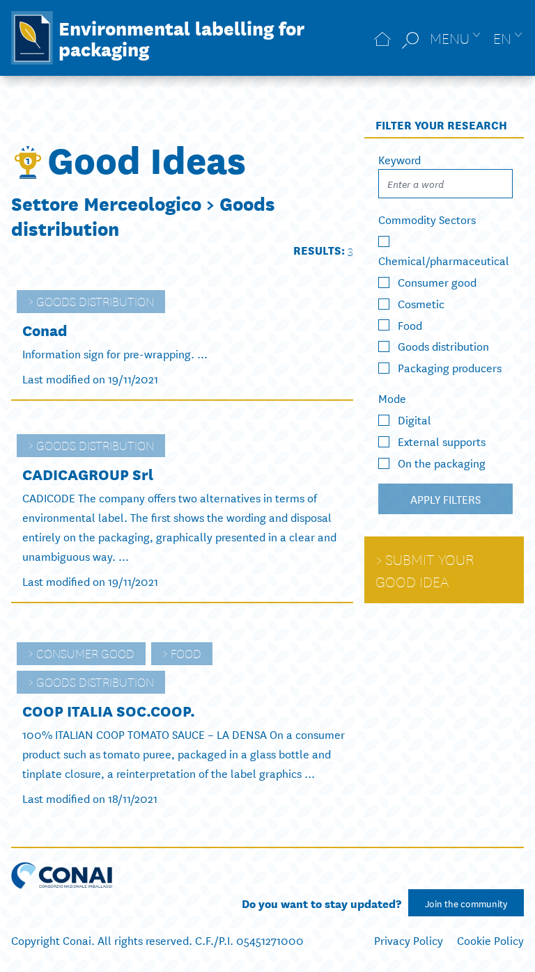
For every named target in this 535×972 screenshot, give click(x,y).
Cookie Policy (490, 939)
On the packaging (442, 462)
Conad (45, 329)
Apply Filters (445, 498)
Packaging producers (450, 367)
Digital (414, 419)
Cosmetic (421, 303)
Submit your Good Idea (424, 569)
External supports (442, 440)
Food (186, 653)
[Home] (382, 38)
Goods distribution (95, 301)
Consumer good (85, 653)
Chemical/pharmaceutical (443, 260)
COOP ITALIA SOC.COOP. (108, 710)
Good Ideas (146, 158)
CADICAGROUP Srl (87, 473)
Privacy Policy (408, 939)
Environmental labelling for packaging (181, 37)
